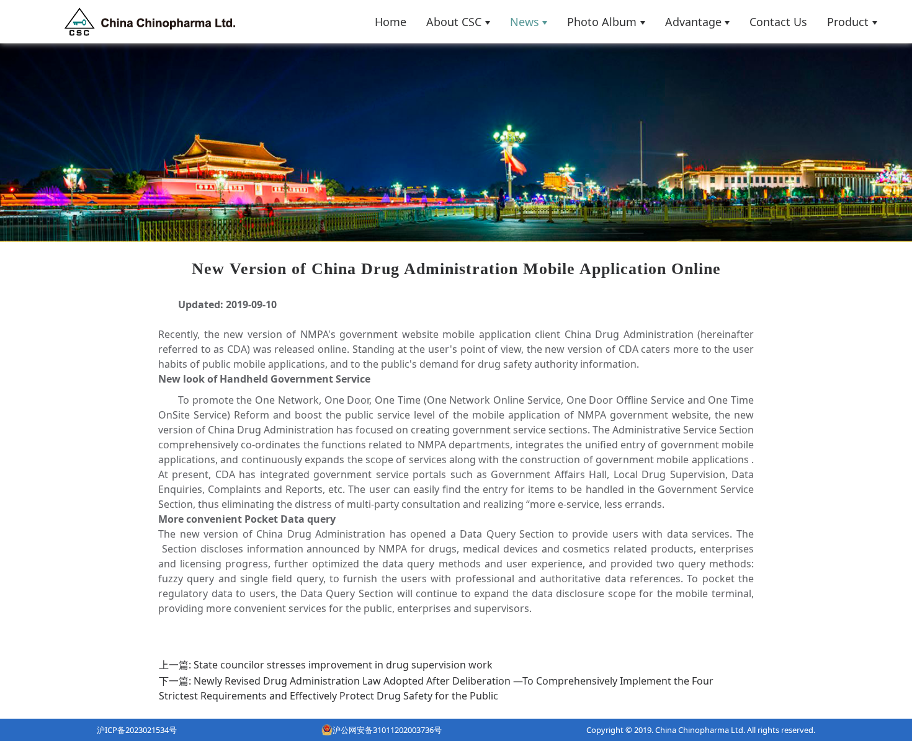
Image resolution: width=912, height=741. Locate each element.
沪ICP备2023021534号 (137, 729)
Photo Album (602, 21)
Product (848, 21)
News (524, 21)
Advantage (693, 21)
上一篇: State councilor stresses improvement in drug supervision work (326, 665)
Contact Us (778, 21)
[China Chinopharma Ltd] (150, 21)
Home (390, 21)
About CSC (453, 21)
